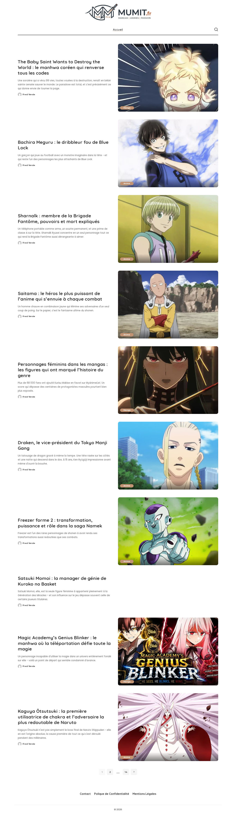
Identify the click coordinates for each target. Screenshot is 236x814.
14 (126, 772)
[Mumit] (118, 12)
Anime (127, 183)
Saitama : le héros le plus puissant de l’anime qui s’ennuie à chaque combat (60, 296)
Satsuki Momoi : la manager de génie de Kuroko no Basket (62, 581)
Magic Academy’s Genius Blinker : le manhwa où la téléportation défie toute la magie (64, 643)
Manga (127, 108)
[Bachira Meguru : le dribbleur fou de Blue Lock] (168, 153)
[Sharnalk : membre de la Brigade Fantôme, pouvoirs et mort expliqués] (168, 229)
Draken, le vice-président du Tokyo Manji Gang (62, 445)
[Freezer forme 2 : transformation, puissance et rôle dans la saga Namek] (168, 531)
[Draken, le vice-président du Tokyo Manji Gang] (168, 456)
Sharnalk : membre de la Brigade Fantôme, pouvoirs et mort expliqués (59, 218)
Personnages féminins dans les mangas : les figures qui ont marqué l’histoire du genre (63, 369)
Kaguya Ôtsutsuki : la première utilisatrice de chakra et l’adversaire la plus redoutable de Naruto (61, 716)
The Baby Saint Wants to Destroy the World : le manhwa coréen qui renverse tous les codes (61, 67)
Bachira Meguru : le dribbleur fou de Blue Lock (63, 145)
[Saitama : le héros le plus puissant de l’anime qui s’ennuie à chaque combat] (168, 304)
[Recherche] (216, 29)
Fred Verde (29, 94)
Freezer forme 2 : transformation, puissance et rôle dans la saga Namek (60, 523)
